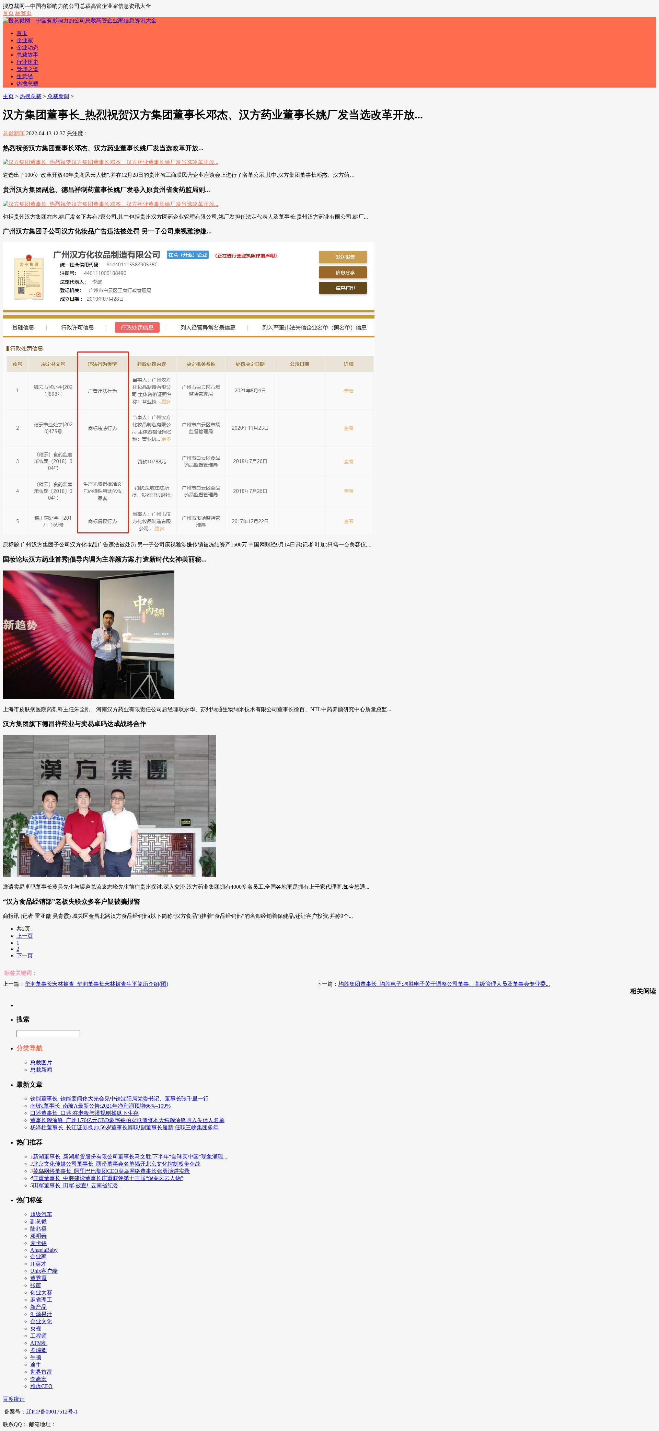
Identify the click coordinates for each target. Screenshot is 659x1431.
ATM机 (38, 1343)
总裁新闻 (58, 96)
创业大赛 (41, 1292)
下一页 (24, 955)
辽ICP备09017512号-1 (52, 1412)
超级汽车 (41, 1214)
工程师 (38, 1336)
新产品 (38, 1307)
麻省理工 (41, 1300)
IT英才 (38, 1264)
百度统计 (14, 1399)
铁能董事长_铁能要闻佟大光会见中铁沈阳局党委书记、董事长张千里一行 (119, 1098)
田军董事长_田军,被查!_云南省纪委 (75, 1185)
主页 (8, 96)
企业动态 (27, 47)
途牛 (35, 1364)
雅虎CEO (41, 1386)
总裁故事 (27, 55)
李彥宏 (38, 1379)
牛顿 (35, 1357)
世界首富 (41, 1372)
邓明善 (38, 1236)
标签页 (23, 13)
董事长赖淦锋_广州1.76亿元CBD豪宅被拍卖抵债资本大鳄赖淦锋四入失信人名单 (127, 1120)
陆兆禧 (38, 1229)
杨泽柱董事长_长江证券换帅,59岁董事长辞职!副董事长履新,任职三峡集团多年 (124, 1127)
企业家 (24, 40)
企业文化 (41, 1321)
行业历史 (27, 62)
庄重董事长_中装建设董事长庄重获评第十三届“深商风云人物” (108, 1178)
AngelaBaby (44, 1250)
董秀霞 (38, 1278)
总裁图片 (41, 1062)
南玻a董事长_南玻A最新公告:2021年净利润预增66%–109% (100, 1106)
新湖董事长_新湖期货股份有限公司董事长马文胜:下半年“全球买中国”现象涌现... (130, 1156)
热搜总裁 (27, 83)
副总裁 (38, 1221)
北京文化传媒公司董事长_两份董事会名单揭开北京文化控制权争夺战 (116, 1164)
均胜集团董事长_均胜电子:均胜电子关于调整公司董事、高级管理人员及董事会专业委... (444, 984)
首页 (8, 13)
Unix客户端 (44, 1271)
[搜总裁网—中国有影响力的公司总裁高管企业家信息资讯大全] (80, 20)
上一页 (24, 936)
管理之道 (27, 69)
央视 (35, 1328)
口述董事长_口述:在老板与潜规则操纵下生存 (84, 1113)
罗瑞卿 (38, 1350)
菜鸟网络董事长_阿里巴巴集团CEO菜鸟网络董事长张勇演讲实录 (111, 1171)
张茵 (35, 1285)
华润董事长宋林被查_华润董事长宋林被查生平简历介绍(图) (96, 984)
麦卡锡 (38, 1243)
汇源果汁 (41, 1314)
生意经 (24, 76)
